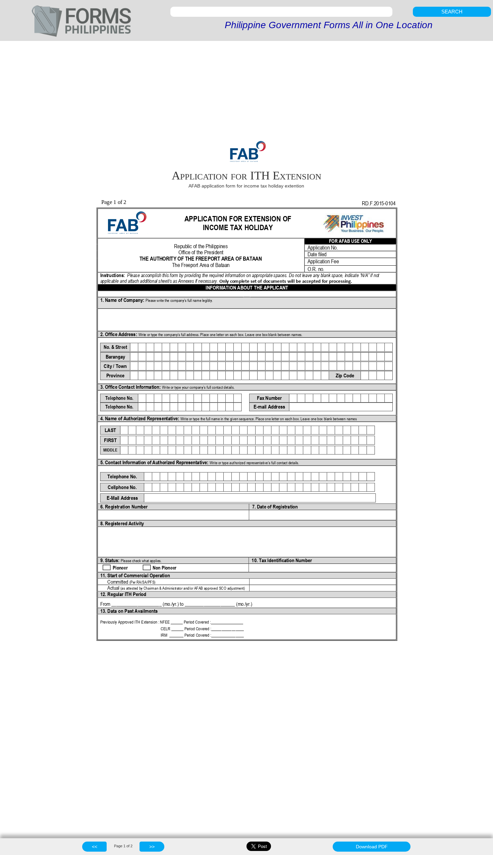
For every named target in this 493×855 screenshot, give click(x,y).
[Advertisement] (246, 91)
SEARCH (451, 11)
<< (94, 846)
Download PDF (372, 846)
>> (152, 846)
